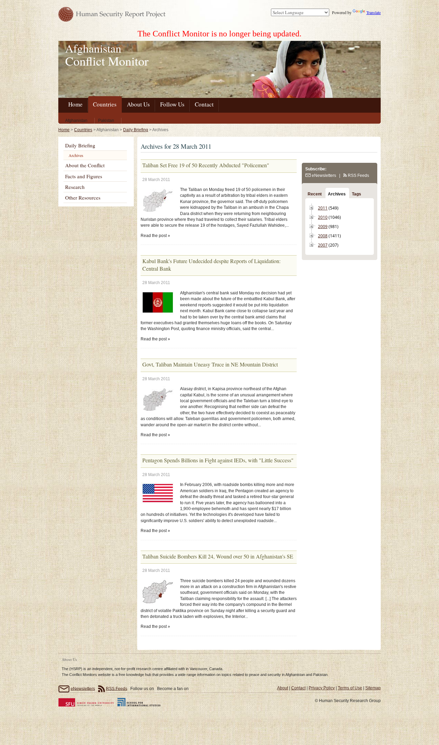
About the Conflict (85, 165)
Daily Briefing (135, 129)
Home (64, 129)
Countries (83, 129)
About (282, 688)
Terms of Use (350, 688)
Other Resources (82, 197)
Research (75, 186)
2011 (323, 208)
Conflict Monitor (107, 61)
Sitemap (373, 688)
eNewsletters (323, 175)
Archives (76, 155)
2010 (323, 217)
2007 (323, 245)
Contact (298, 688)
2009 (323, 226)
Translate (373, 12)
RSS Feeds (358, 175)
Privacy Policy (322, 688)
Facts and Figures (83, 176)
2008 (323, 236)
